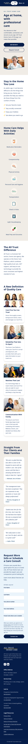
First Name (7, 587)
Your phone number (9, 601)
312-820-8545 (7, 700)
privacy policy (7, 625)
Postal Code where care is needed (13, 615)
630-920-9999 (7, 707)
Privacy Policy (7, 716)
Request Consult (14, 50)
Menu (20, 3)
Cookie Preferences (9, 734)
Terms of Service (8, 718)
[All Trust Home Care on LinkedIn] (8, 664)
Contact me (14, 636)
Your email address (9, 608)
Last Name (6, 594)
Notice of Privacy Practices (10, 721)
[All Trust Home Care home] (7, 3)
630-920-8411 (14, 45)
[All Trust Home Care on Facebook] (5, 664)
